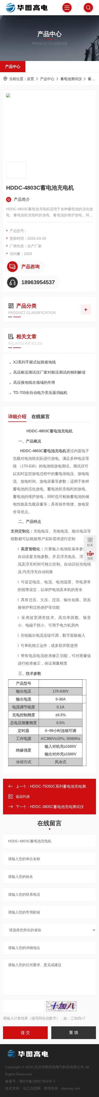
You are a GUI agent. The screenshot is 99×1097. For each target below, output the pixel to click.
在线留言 (40, 416)
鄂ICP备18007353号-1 (37, 1081)
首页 (30, 79)
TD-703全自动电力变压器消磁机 (40, 392)
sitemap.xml (70, 1088)
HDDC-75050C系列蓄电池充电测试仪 (61, 786)
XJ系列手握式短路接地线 (34, 362)
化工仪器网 (32, 1088)
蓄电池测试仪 (71, 79)
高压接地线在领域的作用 (34, 382)
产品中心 (12, 66)
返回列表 (23, 797)
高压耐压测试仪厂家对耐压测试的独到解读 (49, 372)
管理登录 (51, 1088)
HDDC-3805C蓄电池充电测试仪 (57, 806)
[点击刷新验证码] (61, 1006)
